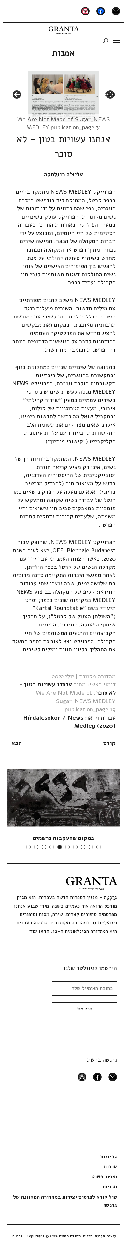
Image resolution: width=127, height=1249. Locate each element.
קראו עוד (39, 931)
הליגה (100, 1236)
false (17, 95)
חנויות (109, 1186)
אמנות (63, 53)
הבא (16, 743)
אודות (110, 1166)
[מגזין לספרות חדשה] (63, 28)
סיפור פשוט (104, 1176)
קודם (109, 743)
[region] (63, 96)
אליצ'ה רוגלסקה (63, 174)
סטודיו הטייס (70, 1236)
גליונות (108, 1156)
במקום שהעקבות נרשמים (63, 838)
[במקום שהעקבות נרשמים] (63, 797)
